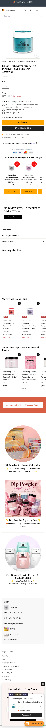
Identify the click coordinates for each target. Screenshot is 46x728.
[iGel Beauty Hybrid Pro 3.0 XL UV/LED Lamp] (23, 553)
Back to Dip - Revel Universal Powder (24, 405)
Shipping (5, 118)
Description (6, 229)
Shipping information (10, 235)
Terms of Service (7, 673)
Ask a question (7, 241)
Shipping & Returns (8, 663)
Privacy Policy (6, 676)
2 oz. (5, 86)
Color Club (6, 76)
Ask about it (26, 715)
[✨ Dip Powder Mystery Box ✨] (23, 498)
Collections (11, 61)
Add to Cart (12, 191)
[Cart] (37, 10)
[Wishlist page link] (26, 10)
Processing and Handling (10, 666)
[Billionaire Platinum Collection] (23, 443)
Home (4, 61)
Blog (3, 659)
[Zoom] (37, 55)
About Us (5, 656)
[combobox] (23, 16)
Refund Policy (6, 680)
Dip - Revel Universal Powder (26, 61)
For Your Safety (7, 670)
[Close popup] (42, 696)
